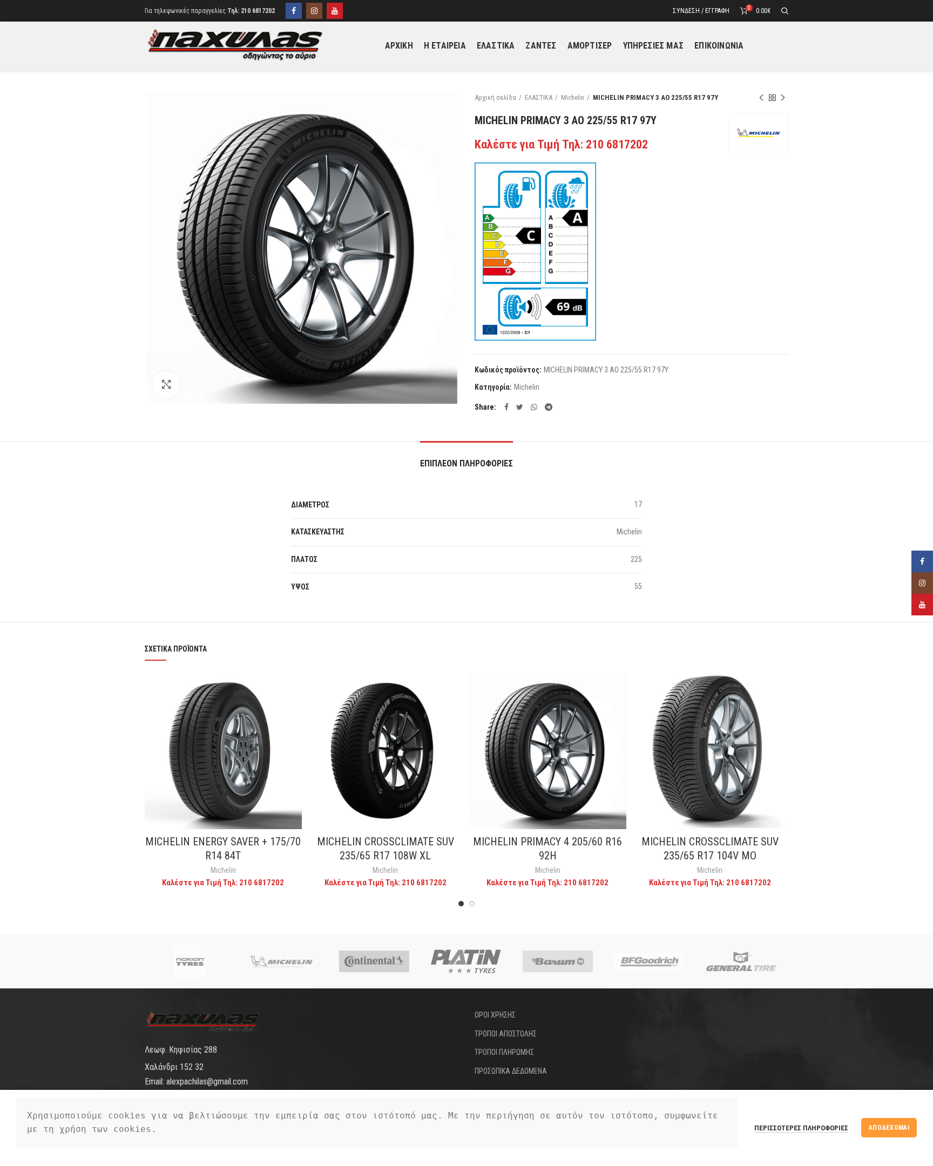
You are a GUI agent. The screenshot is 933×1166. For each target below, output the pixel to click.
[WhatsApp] (534, 407)
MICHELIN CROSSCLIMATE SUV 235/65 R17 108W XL (385, 848)
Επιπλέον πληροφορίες (466, 463)
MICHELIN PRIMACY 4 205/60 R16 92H (547, 848)
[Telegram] (548, 407)
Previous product (761, 97)
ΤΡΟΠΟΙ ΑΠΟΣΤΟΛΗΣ (506, 1033)
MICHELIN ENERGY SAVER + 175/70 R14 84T (223, 848)
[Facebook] (294, 11)
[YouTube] (335, 11)
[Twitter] (519, 407)
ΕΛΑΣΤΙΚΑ (538, 97)
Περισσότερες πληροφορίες (801, 1128)
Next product (783, 97)
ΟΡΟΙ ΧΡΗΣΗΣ (495, 1015)
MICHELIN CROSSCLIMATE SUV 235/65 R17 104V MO (710, 848)
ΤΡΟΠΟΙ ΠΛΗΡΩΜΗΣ (504, 1052)
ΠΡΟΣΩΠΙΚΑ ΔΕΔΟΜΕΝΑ (511, 1071)
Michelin (572, 97)
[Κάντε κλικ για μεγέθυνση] (166, 384)
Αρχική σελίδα (495, 97)
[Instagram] (314, 11)
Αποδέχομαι (889, 1127)
